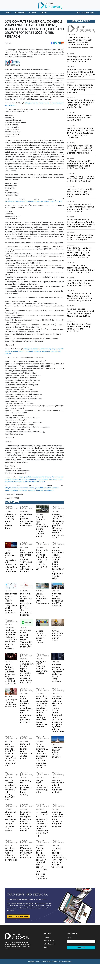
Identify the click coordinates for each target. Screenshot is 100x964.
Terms (46, 938)
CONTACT (43, 13)
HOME (8, 13)
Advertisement (49, 944)
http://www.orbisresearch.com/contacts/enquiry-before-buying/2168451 (33, 201)
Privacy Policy (49, 941)
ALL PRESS (32, 13)
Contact (47, 947)
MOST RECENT (19, 13)
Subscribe (81, 947)
